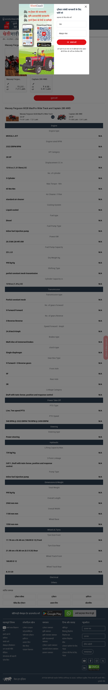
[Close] (85, 6)
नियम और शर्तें (68, 51)
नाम (60, 24)
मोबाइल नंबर (63, 34)
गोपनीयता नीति (78, 51)
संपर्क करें (73, 42)
